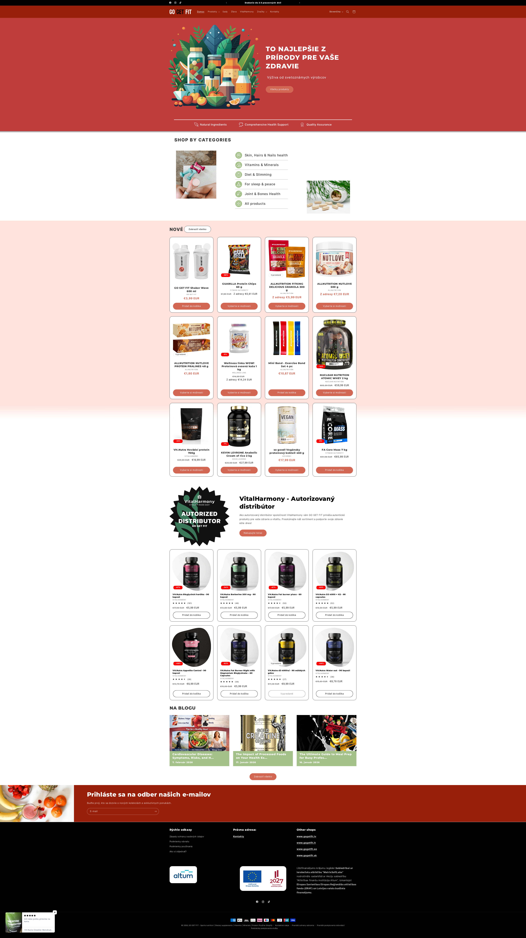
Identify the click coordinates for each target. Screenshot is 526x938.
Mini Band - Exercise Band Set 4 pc (286, 365)
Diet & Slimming (258, 175)
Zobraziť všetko (198, 229)
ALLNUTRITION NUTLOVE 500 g (334, 285)
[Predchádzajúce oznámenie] (226, 2)
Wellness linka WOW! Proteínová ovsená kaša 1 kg (239, 366)
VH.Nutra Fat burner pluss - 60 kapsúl (285, 595)
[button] (213, 12)
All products (255, 204)
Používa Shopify (265, 925)
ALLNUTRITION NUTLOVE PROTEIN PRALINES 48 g (191, 365)
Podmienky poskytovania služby (264, 928)
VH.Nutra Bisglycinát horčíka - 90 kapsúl (191, 595)
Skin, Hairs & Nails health (266, 155)
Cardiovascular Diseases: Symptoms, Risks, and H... (193, 756)
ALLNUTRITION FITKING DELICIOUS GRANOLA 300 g (287, 287)
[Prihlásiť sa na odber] (155, 811)
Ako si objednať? (178, 851)
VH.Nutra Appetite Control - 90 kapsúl (189, 671)
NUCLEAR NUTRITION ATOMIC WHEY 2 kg (334, 377)
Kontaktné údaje (282, 925)
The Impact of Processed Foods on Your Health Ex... (261, 756)
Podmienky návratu (179, 841)
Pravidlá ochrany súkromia (303, 925)
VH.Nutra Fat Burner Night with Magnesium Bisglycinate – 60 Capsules (237, 673)
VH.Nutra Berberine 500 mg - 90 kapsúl (238, 595)
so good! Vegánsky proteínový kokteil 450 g (286, 451)
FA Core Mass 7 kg (334, 449)
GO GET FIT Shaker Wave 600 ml (191, 289)
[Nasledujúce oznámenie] (300, 2)
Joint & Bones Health (262, 194)
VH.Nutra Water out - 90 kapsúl (333, 670)
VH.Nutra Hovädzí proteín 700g (191, 451)
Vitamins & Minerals (262, 165)
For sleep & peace (260, 184)
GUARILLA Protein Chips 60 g (239, 285)
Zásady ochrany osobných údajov (187, 836)
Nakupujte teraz (253, 532)
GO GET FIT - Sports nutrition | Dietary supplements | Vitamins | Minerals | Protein (223, 925)
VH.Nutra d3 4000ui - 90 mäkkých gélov (286, 671)
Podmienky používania (181, 846)
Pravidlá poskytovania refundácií (331, 925)
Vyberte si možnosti (239, 306)
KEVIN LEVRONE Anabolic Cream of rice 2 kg (239, 454)
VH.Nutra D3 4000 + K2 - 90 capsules (331, 595)
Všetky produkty (279, 89)
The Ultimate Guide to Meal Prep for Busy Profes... (326, 756)
